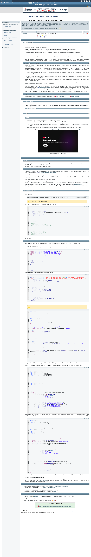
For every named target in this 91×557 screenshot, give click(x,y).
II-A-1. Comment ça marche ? (9, 34)
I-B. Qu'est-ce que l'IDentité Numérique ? (10, 27)
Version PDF (40, 35)
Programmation (42, 2)
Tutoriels (22, 0)
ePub (39, 36)
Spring (44, 4)
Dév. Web (34, 2)
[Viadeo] (83, 33)
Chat (33, 0)
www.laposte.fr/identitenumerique (45, 87)
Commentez (55, 28)
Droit (53, 0)
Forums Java (25, 5)
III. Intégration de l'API (6, 38)
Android (48, 4)
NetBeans (56, 4)
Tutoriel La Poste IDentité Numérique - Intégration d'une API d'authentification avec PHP (54, 505)
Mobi (46, 36)
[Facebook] (86, 33)
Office (50, 2)
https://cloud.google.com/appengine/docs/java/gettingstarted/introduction (64, 181)
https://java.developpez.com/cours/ (49, 487)
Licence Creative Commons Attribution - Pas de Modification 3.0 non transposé (61, 511)
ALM (23, 2)
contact (55, 491)
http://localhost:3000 (43, 480)
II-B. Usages (5, 35)
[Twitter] (84, 33)
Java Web (40, 4)
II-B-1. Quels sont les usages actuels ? (11, 37)
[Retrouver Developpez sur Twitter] (88, 6)
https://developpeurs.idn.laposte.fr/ (61, 486)
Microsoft (27, 2)
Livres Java (39, 5)
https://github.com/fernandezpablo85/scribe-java (47, 172)
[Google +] (87, 33)
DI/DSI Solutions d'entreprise (11, 2)
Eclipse (52, 4)
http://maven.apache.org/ (78, 184)
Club (56, 0)
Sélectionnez (86, 196)
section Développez (59, 96)
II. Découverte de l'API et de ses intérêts (9, 30)
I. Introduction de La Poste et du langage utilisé (10, 24)
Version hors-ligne (46, 35)
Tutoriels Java (34, 5)
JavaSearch (62, 5)
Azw (42, 36)
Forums (16, 0)
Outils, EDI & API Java (56, 5)
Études (48, 0)
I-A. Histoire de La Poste (7, 26)
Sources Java (49, 5)
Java (30, 2)
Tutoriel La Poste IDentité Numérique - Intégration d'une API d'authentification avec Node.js (55, 506)
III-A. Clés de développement (8, 40)
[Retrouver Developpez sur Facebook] (89, 6)
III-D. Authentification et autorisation (9, 44)
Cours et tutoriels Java (75, 96)
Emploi (44, 0)
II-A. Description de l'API (7, 32)
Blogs (29, 0)
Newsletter (38, 0)
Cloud (19, 2)
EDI (37, 2)
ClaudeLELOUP (37, 498)
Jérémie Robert (36, 496)
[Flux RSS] (87, 6)
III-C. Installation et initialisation (8, 43)
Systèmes (58, 2)
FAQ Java (29, 5)
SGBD (47, 2)
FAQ (26, 0)
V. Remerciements (5, 47)
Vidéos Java (44, 5)
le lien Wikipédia (55, 84)
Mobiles (54, 2)
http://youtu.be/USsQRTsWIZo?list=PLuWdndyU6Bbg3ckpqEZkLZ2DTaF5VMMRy (66, 129)
